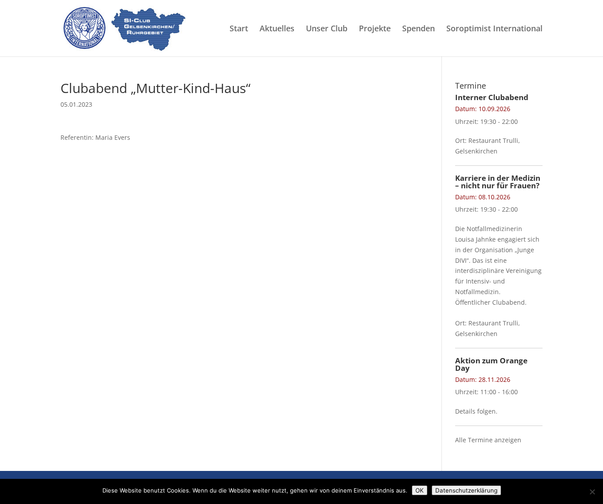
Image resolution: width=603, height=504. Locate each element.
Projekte (375, 29)
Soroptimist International (494, 29)
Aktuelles (277, 29)
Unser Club (326, 29)
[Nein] (592, 491)
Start (239, 29)
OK (419, 490)
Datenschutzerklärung (466, 490)
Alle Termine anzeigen (488, 440)
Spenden (418, 29)
